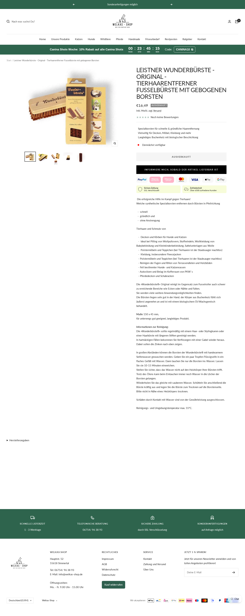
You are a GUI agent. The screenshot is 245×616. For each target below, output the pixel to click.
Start (9, 60)
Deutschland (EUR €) (18, 600)
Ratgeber (187, 39)
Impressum (108, 558)
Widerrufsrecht (110, 569)
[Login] (229, 21)
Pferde (119, 39)
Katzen (78, 39)
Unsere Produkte (60, 39)
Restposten (171, 39)
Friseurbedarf (152, 39)
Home (42, 39)
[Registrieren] (233, 572)
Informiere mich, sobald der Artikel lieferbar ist (181, 169)
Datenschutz (108, 574)
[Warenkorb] (236, 21)
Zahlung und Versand (154, 564)
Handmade (134, 39)
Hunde (91, 39)
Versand (157, 110)
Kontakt (202, 39)
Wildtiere (105, 39)
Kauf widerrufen (113, 584)
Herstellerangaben (19, 440)
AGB (104, 564)
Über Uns (148, 569)
